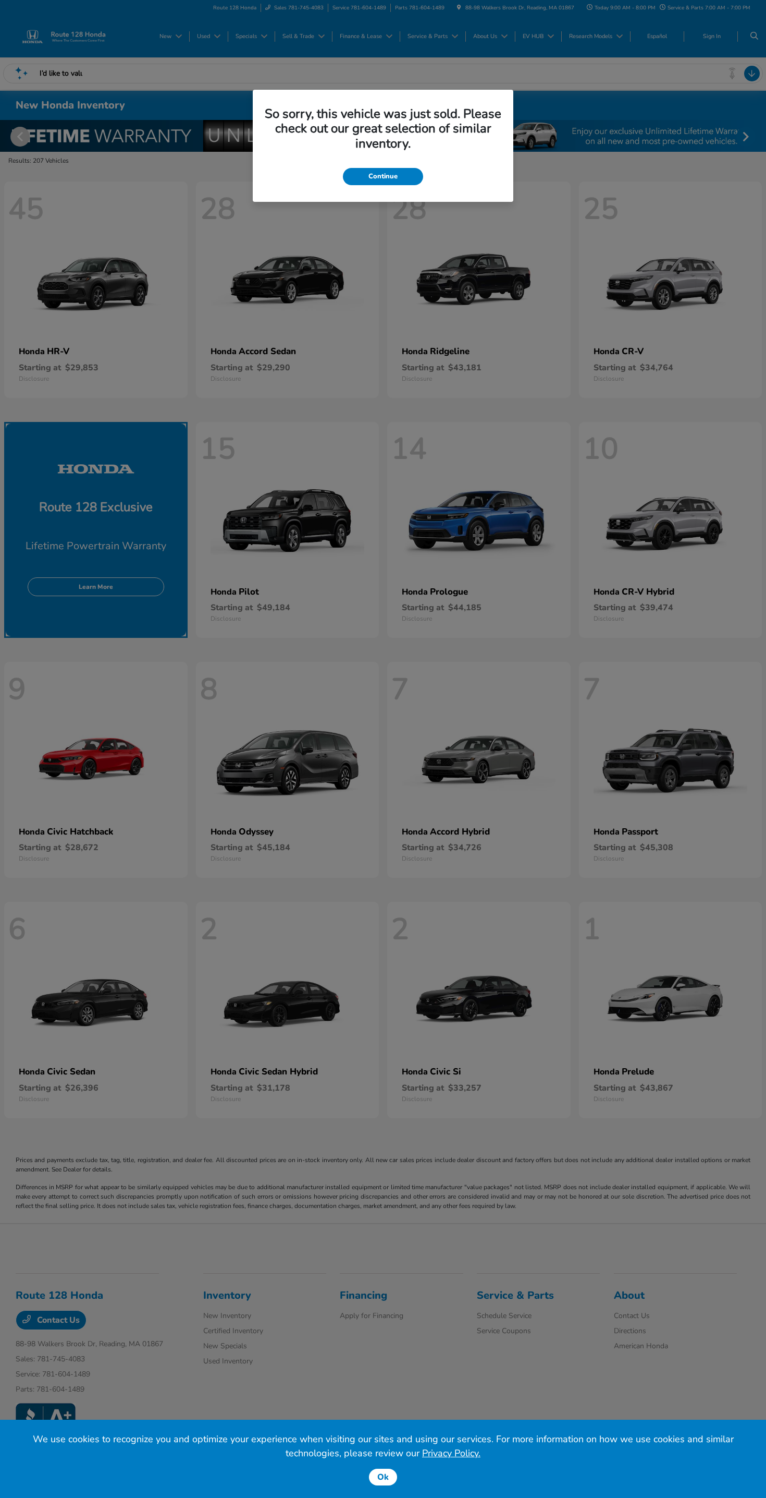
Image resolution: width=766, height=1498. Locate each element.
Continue (383, 176)
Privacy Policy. (451, 1453)
